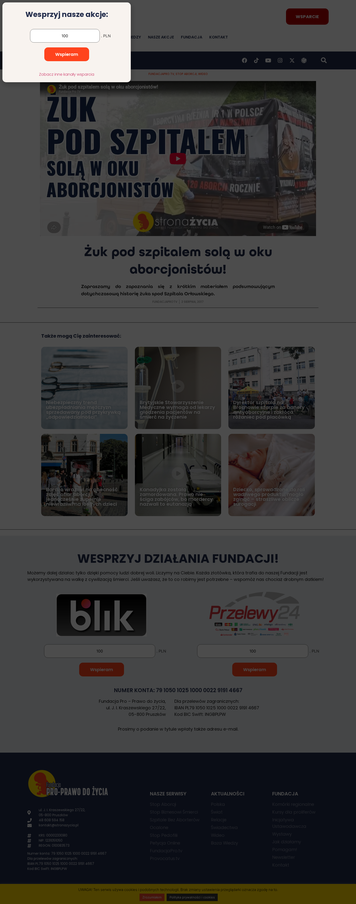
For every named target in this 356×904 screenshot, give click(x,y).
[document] (178, 452)
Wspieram (66, 54)
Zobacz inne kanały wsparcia (66, 74)
